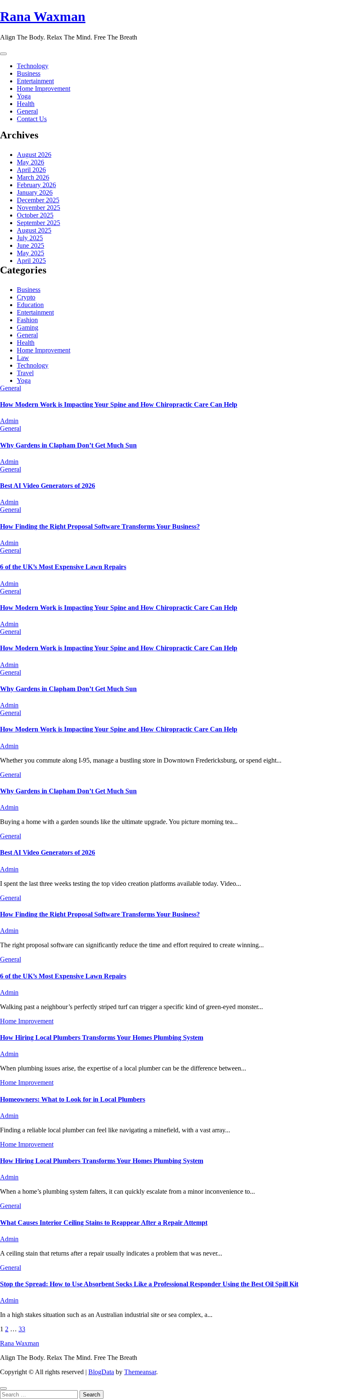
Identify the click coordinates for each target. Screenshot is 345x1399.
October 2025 (35, 215)
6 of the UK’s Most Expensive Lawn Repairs (63, 566)
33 (22, 1329)
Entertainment (35, 81)
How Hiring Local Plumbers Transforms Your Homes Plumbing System (101, 1037)
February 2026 (36, 184)
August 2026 (34, 154)
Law (23, 357)
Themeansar (140, 1371)
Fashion (27, 319)
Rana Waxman (42, 16)
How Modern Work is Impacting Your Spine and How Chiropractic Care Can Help (118, 404)
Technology (32, 65)
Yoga (24, 96)
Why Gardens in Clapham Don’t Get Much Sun (68, 445)
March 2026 (33, 177)
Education (30, 304)
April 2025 (31, 260)
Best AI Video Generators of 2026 (47, 485)
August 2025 (34, 230)
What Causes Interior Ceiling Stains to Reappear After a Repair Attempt (103, 1222)
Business (28, 73)
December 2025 (38, 200)
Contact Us (32, 118)
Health (25, 103)
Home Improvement (43, 88)
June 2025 (30, 245)
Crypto (26, 297)
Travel (25, 372)
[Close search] (3, 1388)
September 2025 (38, 222)
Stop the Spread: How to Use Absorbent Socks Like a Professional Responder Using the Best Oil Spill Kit (149, 1284)
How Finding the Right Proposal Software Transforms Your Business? (100, 526)
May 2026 (30, 162)
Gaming (27, 327)
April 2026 (31, 169)
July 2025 (30, 237)
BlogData (101, 1371)
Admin (9, 420)
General (27, 111)
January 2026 (35, 192)
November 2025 (38, 207)
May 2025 (30, 253)
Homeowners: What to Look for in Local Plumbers (72, 1099)
